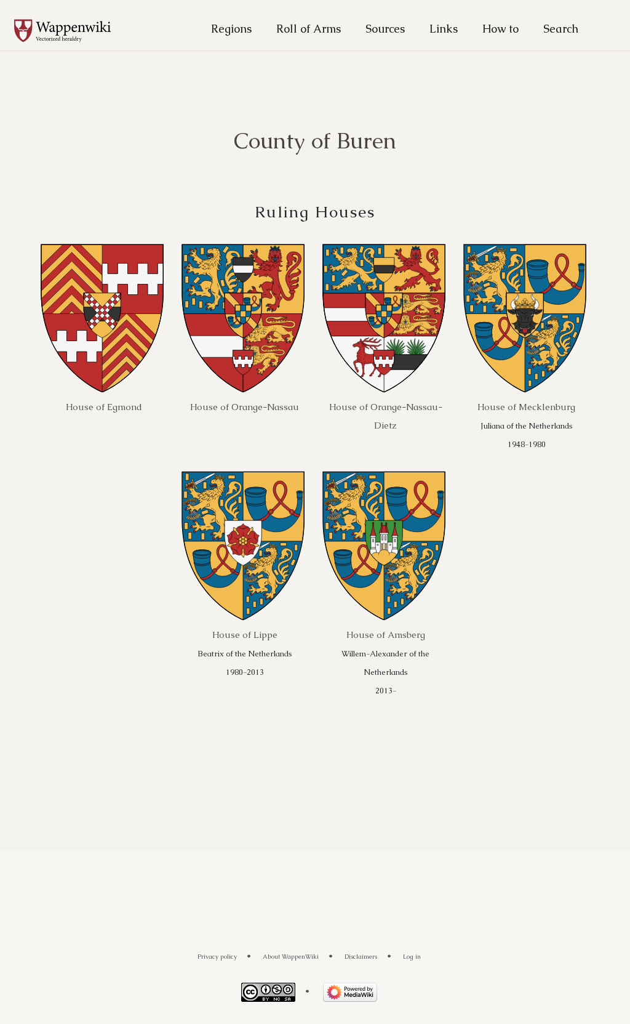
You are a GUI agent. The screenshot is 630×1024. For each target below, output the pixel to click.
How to (500, 29)
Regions (231, 29)
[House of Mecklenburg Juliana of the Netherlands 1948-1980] (524, 318)
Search (560, 29)
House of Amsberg (385, 634)
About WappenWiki (291, 957)
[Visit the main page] (69, 31)
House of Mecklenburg (526, 407)
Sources (385, 29)
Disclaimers (361, 957)
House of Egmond (104, 407)
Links (443, 29)
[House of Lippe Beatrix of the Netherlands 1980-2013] (243, 545)
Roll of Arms (308, 29)
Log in (412, 957)
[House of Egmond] (102, 318)
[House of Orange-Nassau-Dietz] (384, 318)
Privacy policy (217, 957)
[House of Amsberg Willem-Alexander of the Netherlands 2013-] (384, 545)
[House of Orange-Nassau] (243, 318)
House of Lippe (244, 634)
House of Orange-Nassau (244, 407)
